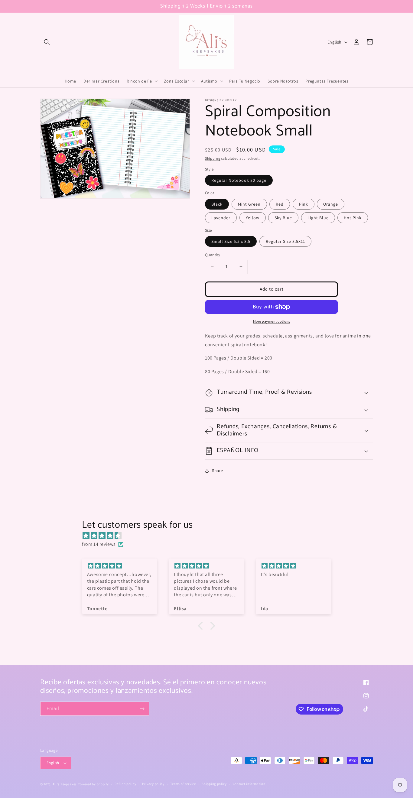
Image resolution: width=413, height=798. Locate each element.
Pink (303, 204)
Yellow (252, 217)
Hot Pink (353, 217)
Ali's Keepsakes (65, 784)
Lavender (220, 217)
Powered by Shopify (93, 784)
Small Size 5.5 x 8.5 (230, 241)
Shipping (212, 158)
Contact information (249, 784)
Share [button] (217, 470)
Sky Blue (283, 217)
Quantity (212, 254)
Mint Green (249, 204)
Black (217, 204)
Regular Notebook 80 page (238, 180)
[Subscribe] (142, 709)
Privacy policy (153, 784)
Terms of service (183, 784)
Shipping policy (214, 784)
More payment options (271, 321)
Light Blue (318, 217)
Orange (330, 204)
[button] (47, 42)
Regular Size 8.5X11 (285, 241)
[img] (209, 535)
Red (280, 204)
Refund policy (125, 784)
